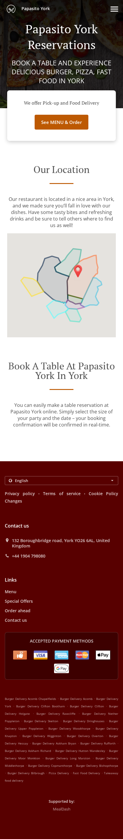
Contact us (16, 620)
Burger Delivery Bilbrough (25, 773)
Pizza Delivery (59, 773)
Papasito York (35, 8)
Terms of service (61, 493)
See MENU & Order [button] (61, 122)
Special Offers (19, 601)
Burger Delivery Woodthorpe (69, 728)
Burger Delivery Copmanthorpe (50, 766)
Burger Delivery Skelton (41, 721)
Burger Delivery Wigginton (41, 736)
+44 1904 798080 (28, 556)
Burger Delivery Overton (85, 736)
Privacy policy (20, 493)
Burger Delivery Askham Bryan (54, 743)
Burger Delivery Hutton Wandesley (80, 751)
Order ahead (17, 610)
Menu (10, 591)
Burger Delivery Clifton (87, 706)
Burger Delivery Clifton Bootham (40, 706)
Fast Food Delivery (87, 773)
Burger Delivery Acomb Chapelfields (30, 699)
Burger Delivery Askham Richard (28, 751)
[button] (114, 9)
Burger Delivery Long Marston (67, 758)
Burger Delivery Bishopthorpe (97, 766)
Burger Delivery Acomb (76, 699)
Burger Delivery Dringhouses (83, 721)
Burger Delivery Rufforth (98, 743)
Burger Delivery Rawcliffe (56, 714)
